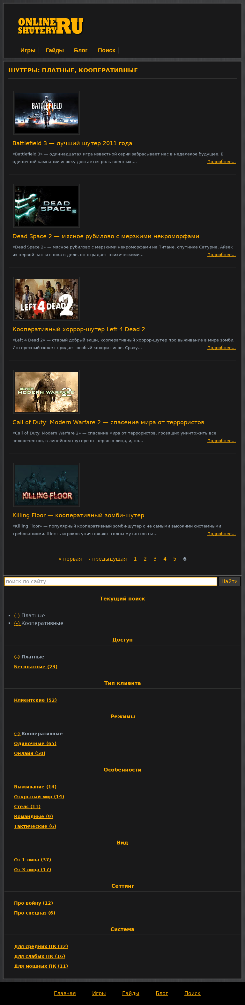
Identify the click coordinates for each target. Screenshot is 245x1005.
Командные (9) (33, 816)
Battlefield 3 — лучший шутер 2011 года (72, 143)
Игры (27, 50)
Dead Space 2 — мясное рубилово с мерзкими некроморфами (105, 236)
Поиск (106, 50)
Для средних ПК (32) (41, 946)
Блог (81, 50)
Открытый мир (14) (39, 796)
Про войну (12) (33, 903)
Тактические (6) (35, 826)
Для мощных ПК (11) (41, 966)
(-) (17, 616)
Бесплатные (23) (35, 666)
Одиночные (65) (35, 743)
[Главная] (51, 42)
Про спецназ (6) (34, 912)
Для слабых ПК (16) (39, 956)
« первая (70, 559)
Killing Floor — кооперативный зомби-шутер (78, 515)
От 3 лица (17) (32, 869)
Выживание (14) (35, 786)
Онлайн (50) (29, 753)
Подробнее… (221, 161)
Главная (65, 993)
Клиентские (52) (35, 700)
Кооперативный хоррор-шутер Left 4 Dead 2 (78, 329)
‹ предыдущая (108, 559)
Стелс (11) (27, 806)
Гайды (55, 50)
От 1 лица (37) (32, 859)
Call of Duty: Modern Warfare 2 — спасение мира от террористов (108, 422)
